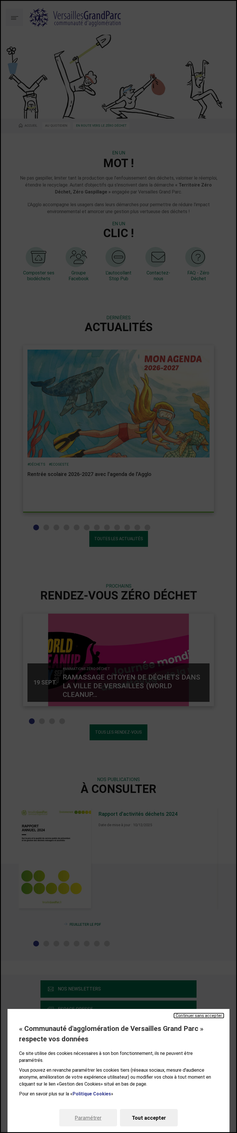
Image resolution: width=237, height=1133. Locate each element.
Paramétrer (88, 1118)
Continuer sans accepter (199, 1015)
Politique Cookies (92, 1094)
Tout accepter (149, 1118)
